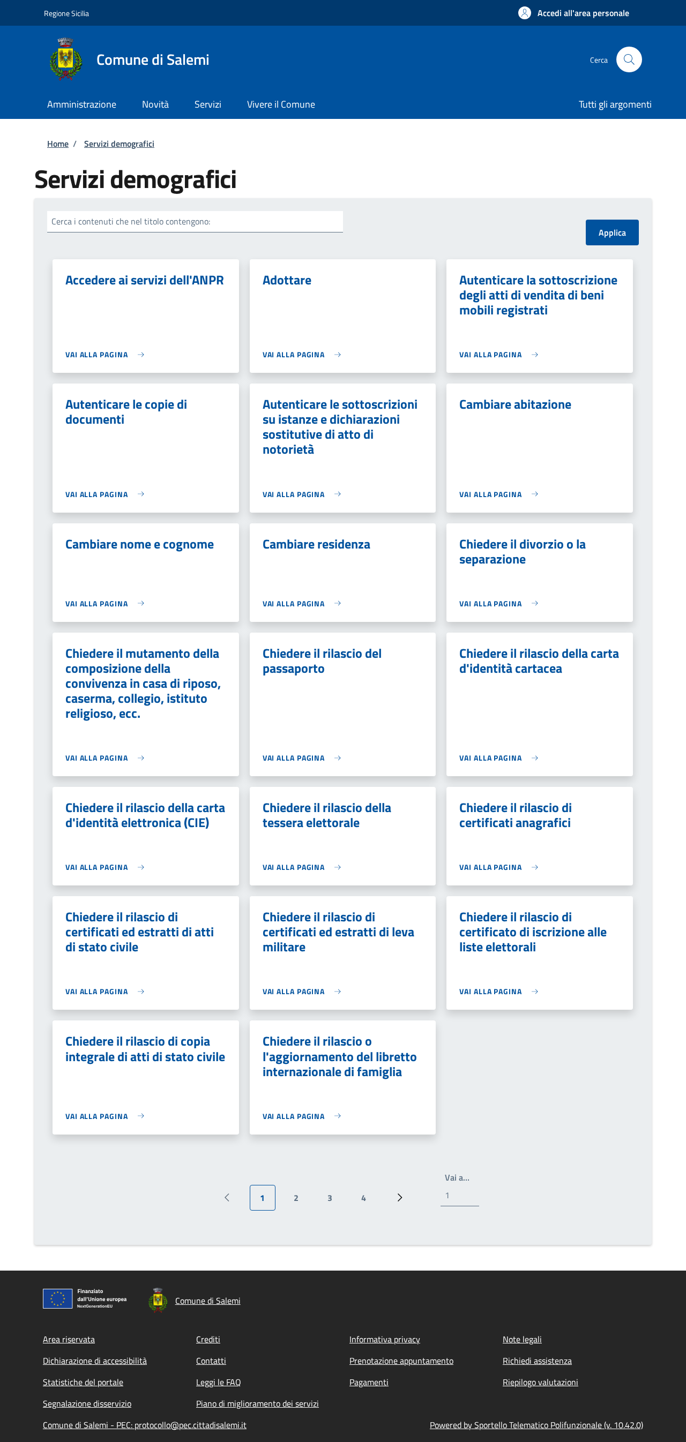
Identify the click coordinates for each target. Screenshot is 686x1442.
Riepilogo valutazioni (540, 1382)
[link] (107, 354)
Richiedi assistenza (537, 1360)
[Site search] (629, 59)
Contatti (211, 1360)
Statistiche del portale (83, 1382)
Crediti (208, 1339)
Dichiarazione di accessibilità (95, 1360)
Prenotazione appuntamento (401, 1360)
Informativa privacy (384, 1339)
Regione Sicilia (66, 13)
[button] (573, 13)
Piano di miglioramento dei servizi (257, 1403)
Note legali (522, 1339)
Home (58, 143)
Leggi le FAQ (218, 1382)
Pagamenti (369, 1382)
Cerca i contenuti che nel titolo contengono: (130, 221)
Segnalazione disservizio (87, 1403)
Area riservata (69, 1339)
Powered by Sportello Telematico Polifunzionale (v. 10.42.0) (536, 1424)
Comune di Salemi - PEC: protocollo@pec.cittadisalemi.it (145, 1424)
